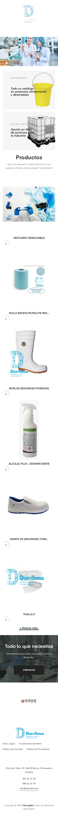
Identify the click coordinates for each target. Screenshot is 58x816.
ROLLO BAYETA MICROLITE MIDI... (29, 313)
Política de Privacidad (38, 749)
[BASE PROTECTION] (29, 701)
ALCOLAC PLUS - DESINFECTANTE (29, 464)
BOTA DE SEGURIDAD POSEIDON (29, 388)
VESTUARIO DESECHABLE (29, 238)
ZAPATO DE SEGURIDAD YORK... (29, 539)
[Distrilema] (29, 14)
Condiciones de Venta (30, 744)
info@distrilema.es (29, 788)
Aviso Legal (9, 744)
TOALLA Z (29, 614)
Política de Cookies (13, 749)
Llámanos (29, 670)
